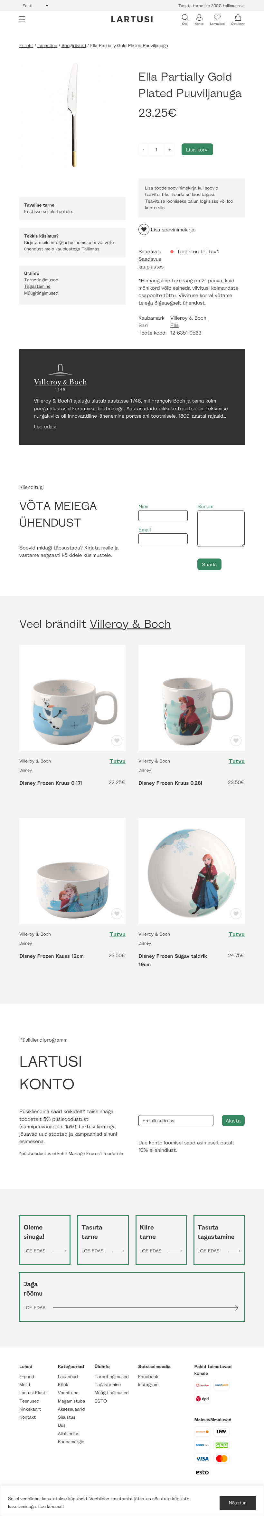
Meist (25, 1384)
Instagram (148, 1384)
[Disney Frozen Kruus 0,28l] (191, 698)
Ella (174, 325)
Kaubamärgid (71, 1441)
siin (161, 207)
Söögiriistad (73, 45)
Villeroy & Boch (188, 318)
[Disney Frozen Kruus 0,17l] (72, 698)
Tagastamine (37, 286)
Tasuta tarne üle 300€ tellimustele (211, 5)
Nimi (143, 506)
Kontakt (27, 1417)
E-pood (26, 1376)
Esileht (26, 45)
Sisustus (66, 1417)
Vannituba (68, 1392)
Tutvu (117, 761)
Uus (62, 1425)
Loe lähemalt (51, 1506)
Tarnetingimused (41, 280)
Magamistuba (71, 1401)
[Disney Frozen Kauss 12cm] (72, 871)
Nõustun (238, 1502)
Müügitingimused (41, 293)
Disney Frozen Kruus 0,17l (50, 783)
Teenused (29, 1401)
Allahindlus (69, 1433)
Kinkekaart (30, 1409)
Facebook (148, 1376)
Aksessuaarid (71, 1409)
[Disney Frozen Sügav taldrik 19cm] (191, 871)
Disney (25, 770)
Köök (63, 1384)
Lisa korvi (197, 149)
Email (144, 530)
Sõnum (205, 506)
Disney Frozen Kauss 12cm (51, 956)
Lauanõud (47, 45)
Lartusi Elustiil (34, 1392)
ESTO (101, 1401)
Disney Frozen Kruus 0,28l (170, 783)
